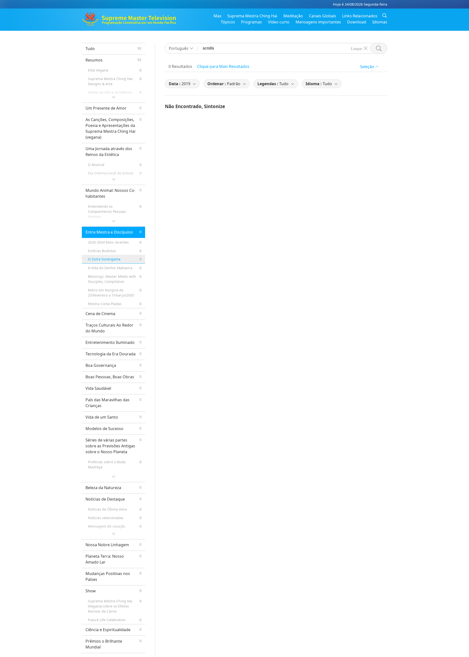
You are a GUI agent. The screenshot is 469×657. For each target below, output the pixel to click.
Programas (251, 22)
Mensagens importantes (318, 22)
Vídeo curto (278, 22)
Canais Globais (322, 16)
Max (217, 16)
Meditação (293, 16)
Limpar (356, 48)
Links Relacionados (359, 16)
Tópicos (228, 22)
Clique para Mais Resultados (223, 66)
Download (356, 22)
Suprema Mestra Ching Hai (252, 16)
